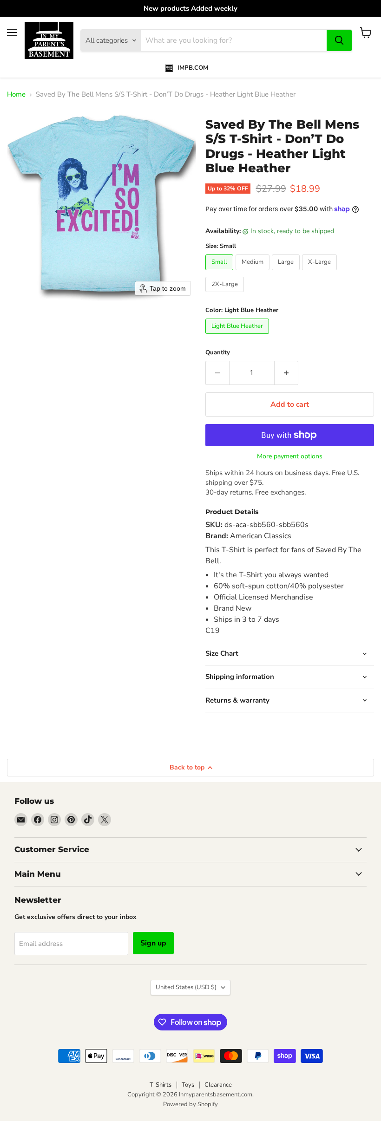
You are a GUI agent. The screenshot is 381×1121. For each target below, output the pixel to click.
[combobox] (234, 40)
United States (186, 987)
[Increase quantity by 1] (286, 373)
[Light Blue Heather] (238, 336)
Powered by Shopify (190, 1104)
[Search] (339, 40)
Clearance (218, 1085)
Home (16, 94)
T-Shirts (160, 1085)
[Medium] (254, 272)
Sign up (153, 943)
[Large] (287, 272)
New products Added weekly (190, 9)
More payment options (289, 456)
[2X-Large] (225, 294)
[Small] (220, 272)
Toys (188, 1085)
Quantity (217, 352)
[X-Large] (320, 272)
